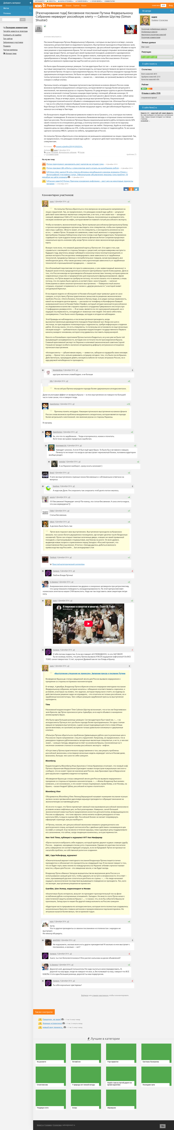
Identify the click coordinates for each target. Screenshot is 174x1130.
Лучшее (68, 5)
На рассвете (41, 1062)
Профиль (154, 20)
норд (51, 921)
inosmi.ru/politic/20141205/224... (69, 146)
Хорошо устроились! (52, 1023)
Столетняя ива (42, 1085)
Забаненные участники (13, 42)
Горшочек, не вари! (52, 1019)
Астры (74, 1108)
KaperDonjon (54, 404)
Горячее (76, 5)
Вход (171, 5)
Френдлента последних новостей (153, 35)
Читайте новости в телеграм (15, 31)
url (68, 201)
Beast (52, 473)
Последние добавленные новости (154, 29)
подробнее (144, 121)
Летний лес (76, 1062)
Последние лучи (149, 1085)
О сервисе (48, 1125)
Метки (6, 8)
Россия (81, 152)
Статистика (163, 20)
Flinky (52, 511)
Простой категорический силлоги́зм (68, 564)
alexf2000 (56, 940)
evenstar (62, 462)
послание (54, 152)
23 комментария (52, 154)
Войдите (84, 995)
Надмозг (56, 571)
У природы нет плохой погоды (83, 1085)
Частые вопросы (10, 50)
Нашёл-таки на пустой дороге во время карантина (119, 1084)
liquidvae (56, 486)
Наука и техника (66, 1)
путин (48, 152)
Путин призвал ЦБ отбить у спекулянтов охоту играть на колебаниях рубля (82, 168)
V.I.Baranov (54, 582)
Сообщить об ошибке (12, 35)
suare (56, 150)
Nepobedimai (57, 370)
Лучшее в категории (105, 1038)
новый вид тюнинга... (53, 1027)
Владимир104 (61, 446)
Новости (52, 1)
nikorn (52, 522)
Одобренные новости (149, 32)
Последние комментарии (150, 37)
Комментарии (110, 1)
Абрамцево (111, 1108)
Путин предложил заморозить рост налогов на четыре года (75, 164)
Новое (83, 5)
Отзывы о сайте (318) (151, 93)
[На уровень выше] (43, 370)
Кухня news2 (96, 1)
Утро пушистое (112, 1062)
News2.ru (40, 1125)
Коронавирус (40, 1)
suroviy (52, 497)
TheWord (53, 557)
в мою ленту (156, 5)
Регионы (7, 13)
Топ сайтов (7, 38)
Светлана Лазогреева (151, 1062)
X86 (51, 381)
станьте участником (100, 995)
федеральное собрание (68, 152)
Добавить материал (12, 3)
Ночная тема (10, 53)
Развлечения (82, 1)
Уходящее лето (43, 1108)
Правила (7, 46)
